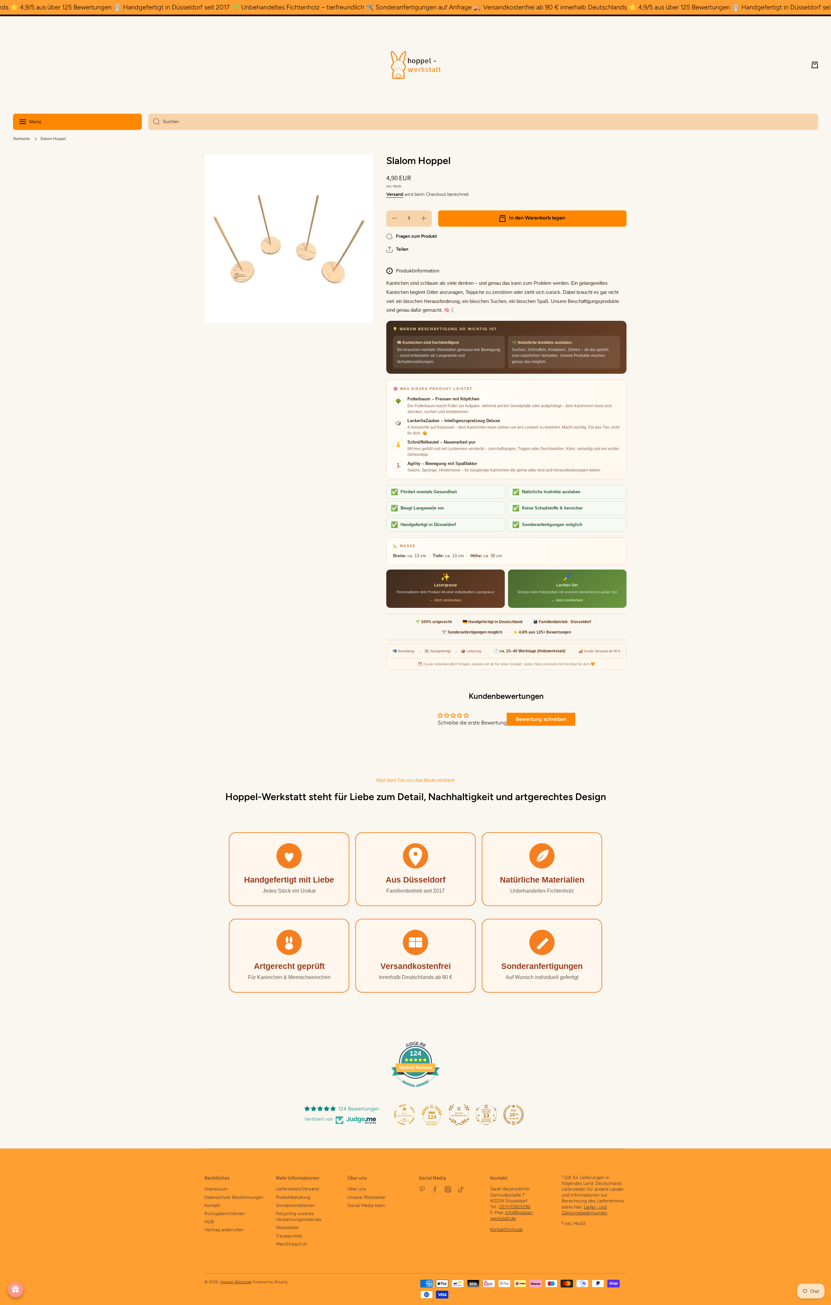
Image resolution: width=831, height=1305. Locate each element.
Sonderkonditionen (295, 1205)
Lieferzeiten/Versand (297, 1189)
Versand (394, 194)
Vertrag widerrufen (224, 1230)
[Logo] (415, 65)
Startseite (21, 138)
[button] (815, 65)
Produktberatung (293, 1197)
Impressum (216, 1189)
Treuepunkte (289, 1236)
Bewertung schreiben (541, 719)
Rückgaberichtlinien (225, 1213)
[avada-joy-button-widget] (15, 1289)
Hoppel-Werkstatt (236, 1282)
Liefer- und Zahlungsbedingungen (584, 1210)
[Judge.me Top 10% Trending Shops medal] (513, 1114)
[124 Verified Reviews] (415, 1090)
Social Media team (366, 1205)
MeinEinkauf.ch (291, 1244)
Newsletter (287, 1227)
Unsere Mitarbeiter (366, 1197)
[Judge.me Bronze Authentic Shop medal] (459, 1114)
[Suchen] (154, 122)
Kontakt (212, 1205)
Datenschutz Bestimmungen (234, 1197)
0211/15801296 (514, 1207)
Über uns (356, 1189)
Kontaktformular (506, 1229)
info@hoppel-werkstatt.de (511, 1215)
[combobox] (483, 122)
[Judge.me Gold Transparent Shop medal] (404, 1114)
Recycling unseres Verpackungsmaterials (298, 1216)
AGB (209, 1221)
